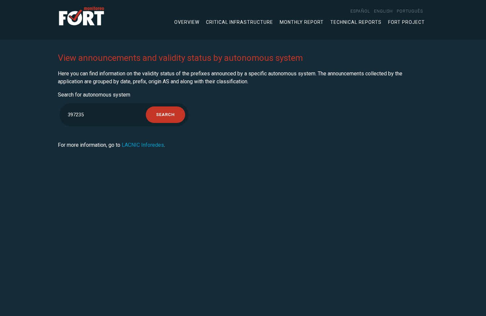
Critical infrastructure (239, 22)
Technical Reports (356, 22)
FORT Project (406, 22)
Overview (186, 22)
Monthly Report (302, 22)
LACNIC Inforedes (143, 145)
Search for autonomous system (94, 95)
